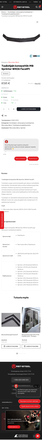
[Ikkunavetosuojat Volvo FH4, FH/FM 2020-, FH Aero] (31, 320)
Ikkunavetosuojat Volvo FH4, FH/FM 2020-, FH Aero (30, 335)
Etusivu (3, 12)
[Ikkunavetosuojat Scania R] (10, 320)
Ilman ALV (38, 83)
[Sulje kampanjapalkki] (40, 2)
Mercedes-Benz (13, 62)
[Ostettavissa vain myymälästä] (15, 103)
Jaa (5, 115)
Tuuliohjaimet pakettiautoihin (10, 14)
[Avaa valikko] (2, 7)
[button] (10, 346)
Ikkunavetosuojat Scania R (9, 335)
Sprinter (23, 128)
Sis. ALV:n (31, 83)
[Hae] (36, 7)
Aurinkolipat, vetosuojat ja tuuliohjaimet (20, 12)
